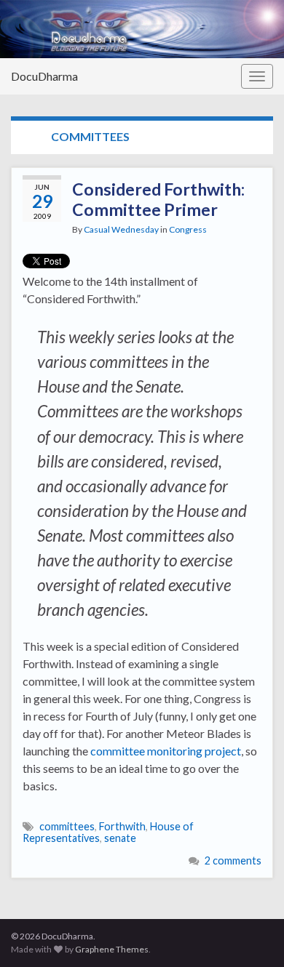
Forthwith (122, 826)
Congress (188, 229)
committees (67, 826)
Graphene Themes (112, 949)
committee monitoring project (165, 751)
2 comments (233, 860)
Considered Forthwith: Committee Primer (158, 199)
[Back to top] (251, 934)
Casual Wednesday (121, 229)
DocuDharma (44, 76)
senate (120, 838)
